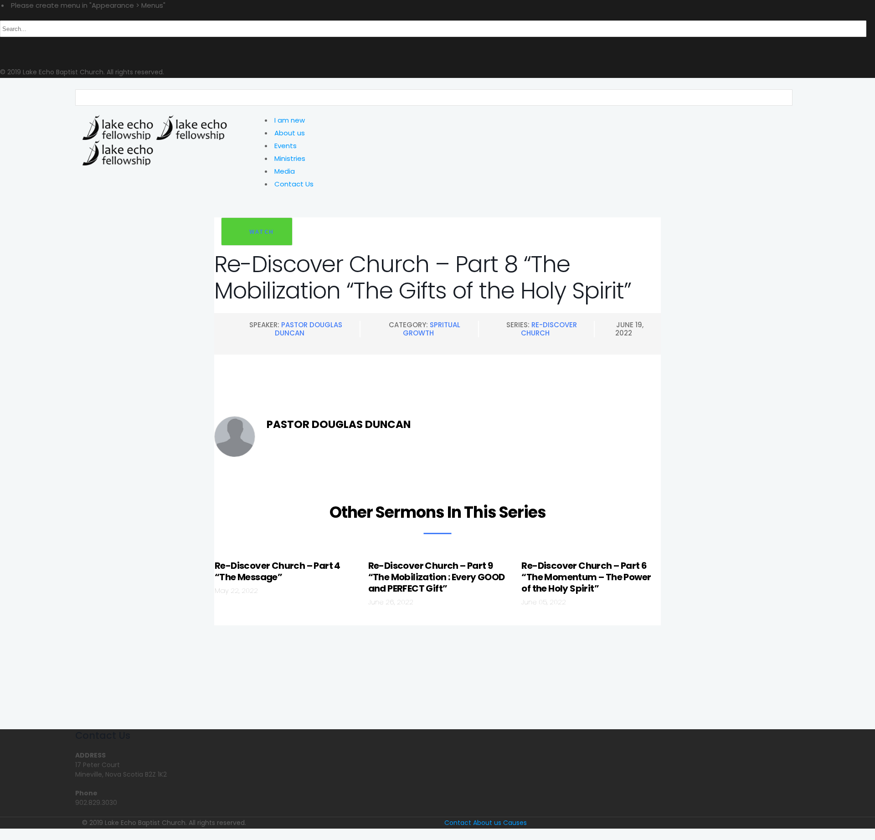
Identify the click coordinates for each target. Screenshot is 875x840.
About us (289, 133)
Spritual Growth (431, 329)
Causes (515, 822)
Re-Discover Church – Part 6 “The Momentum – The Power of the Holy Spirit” (586, 577)
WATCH (261, 231)
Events (285, 145)
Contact (457, 822)
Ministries (289, 158)
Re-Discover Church (549, 329)
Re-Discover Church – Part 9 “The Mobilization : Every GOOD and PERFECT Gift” (436, 577)
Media (284, 171)
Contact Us (294, 184)
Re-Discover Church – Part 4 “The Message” (277, 571)
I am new (289, 120)
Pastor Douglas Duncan (308, 329)
